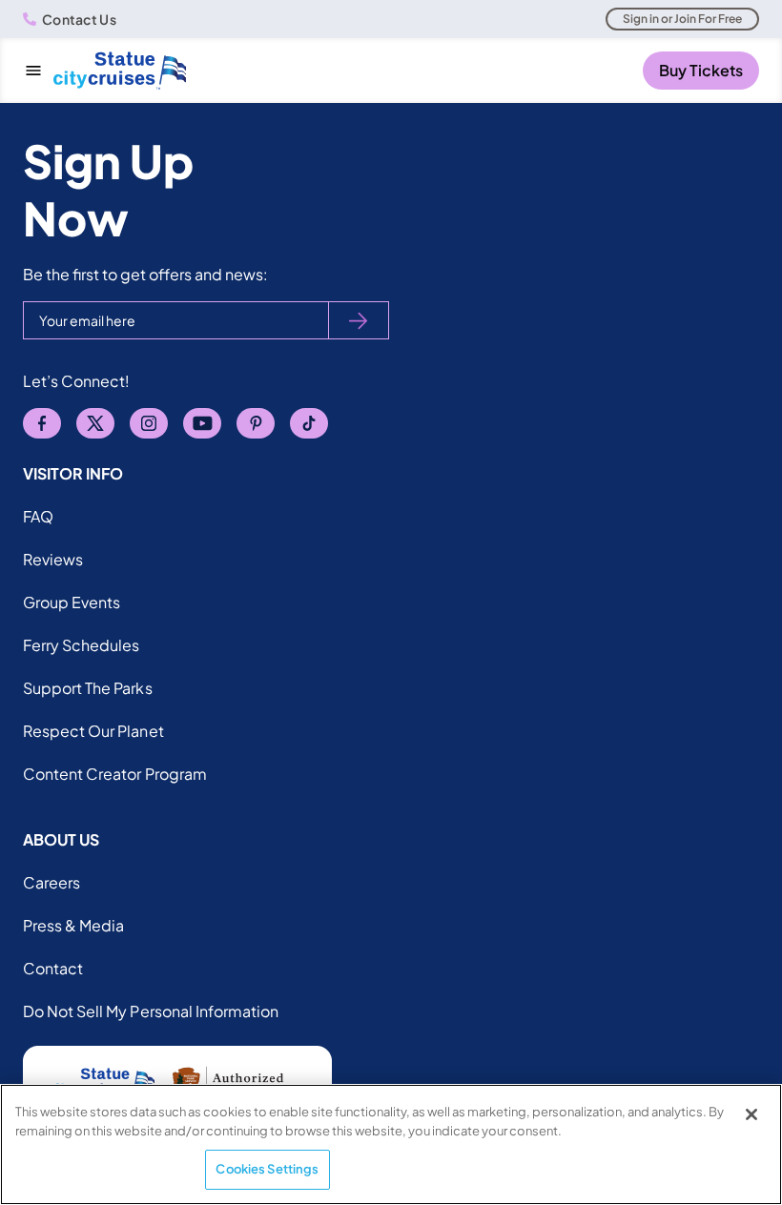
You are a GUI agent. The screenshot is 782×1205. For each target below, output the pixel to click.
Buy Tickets (701, 70)
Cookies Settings (267, 1168)
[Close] (751, 1114)
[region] (391, 1144)
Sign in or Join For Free (682, 18)
